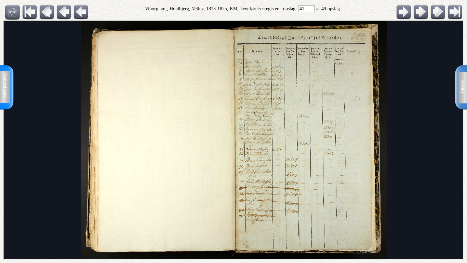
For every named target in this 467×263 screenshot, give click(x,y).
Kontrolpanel (5, 86)
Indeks (462, 86)
